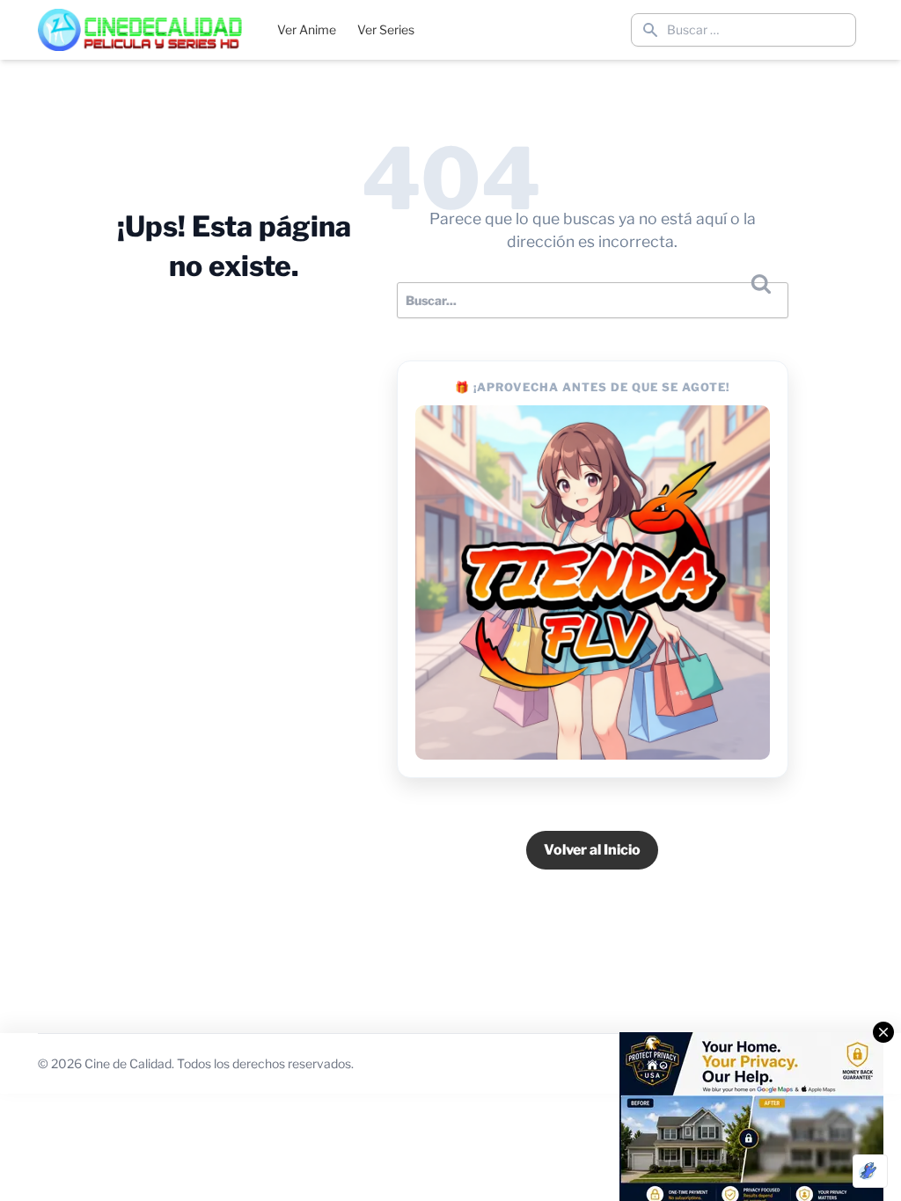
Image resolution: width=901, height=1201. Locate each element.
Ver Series (385, 29)
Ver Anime (306, 29)
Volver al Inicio (592, 849)
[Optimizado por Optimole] (870, 1171)
